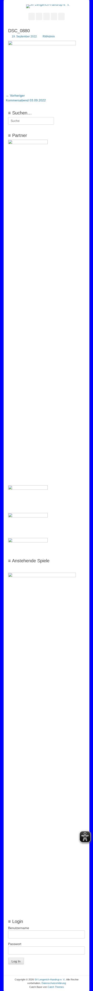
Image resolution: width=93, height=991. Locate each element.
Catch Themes (56, 987)
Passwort (14, 944)
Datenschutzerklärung (54, 983)
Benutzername (18, 928)
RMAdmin (49, 36)
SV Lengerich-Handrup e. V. (50, 979)
